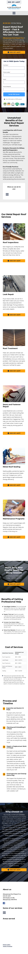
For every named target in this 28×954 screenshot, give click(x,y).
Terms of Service (7, 946)
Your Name (5, 65)
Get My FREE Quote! (14, 94)
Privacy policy (6, 944)
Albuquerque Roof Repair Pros (13, 38)
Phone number (6, 72)
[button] (14, 2)
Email (4, 79)
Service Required (7, 86)
